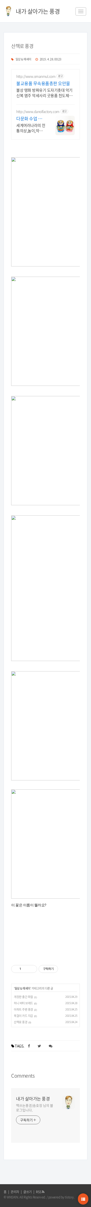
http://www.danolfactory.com (37, 111)
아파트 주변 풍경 (23, 1009)
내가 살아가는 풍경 (33, 1099)
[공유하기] (26, 969)
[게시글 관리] (32, 969)
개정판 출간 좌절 (23, 997)
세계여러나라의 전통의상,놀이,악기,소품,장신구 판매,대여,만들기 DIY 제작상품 (30, 127)
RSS (39, 1191)
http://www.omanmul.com (35, 76)
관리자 (15, 1191)
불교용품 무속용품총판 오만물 (43, 83)
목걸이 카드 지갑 (23, 1016)
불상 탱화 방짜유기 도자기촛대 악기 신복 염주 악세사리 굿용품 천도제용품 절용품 (44, 92)
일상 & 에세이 (23, 59)
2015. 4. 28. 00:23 (50, 59)
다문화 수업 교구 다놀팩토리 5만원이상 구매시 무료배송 (30, 119)
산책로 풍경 (22, 46)
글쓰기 (27, 1191)
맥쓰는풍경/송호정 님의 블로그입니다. (34, 1107)
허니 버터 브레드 (23, 1003)
